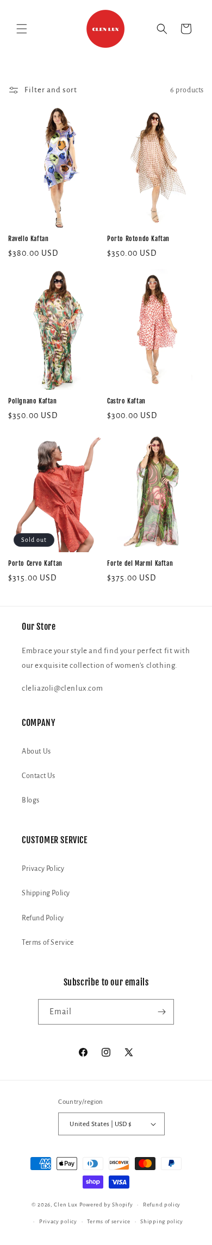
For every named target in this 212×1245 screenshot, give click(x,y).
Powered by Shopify (106, 1205)
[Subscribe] (161, 1012)
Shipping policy (161, 1221)
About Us (36, 751)
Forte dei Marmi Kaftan (140, 563)
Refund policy (161, 1205)
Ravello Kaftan (28, 239)
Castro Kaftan (126, 401)
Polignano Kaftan (32, 401)
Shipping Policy (46, 893)
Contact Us (38, 776)
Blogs (31, 800)
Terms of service (108, 1221)
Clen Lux (66, 1205)
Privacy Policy (43, 869)
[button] (22, 29)
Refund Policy (43, 918)
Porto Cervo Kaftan (35, 563)
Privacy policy (58, 1221)
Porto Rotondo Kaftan (138, 239)
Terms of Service (48, 942)
